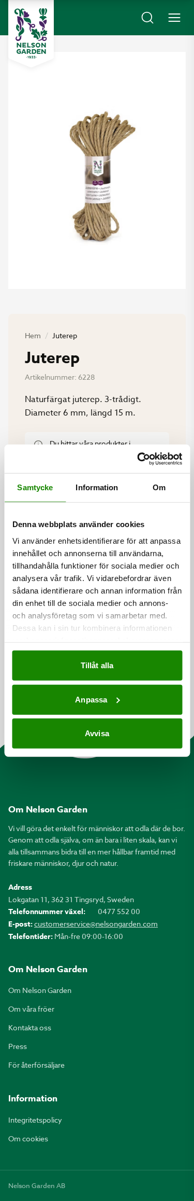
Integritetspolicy (35, 1120)
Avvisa (97, 733)
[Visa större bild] (97, 170)
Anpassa (91, 699)
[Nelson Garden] (31, 33)
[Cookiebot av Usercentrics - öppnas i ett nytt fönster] (138, 458)
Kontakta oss (29, 1027)
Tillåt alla (97, 665)
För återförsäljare (36, 1065)
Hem (33, 335)
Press (17, 1046)
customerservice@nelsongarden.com (96, 924)
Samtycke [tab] (35, 487)
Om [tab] (159, 487)
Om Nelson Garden (39, 990)
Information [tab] (97, 487)
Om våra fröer (31, 1009)
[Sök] (147, 17)
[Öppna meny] (174, 17)
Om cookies (28, 1138)
